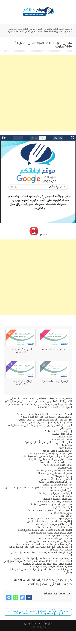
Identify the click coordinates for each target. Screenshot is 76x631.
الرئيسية (68, 29)
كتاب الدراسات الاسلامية (55, 349)
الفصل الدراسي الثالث (32, 29)
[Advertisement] (38, 93)
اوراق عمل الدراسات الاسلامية (21, 382)
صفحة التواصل (32, 623)
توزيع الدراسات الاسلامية (55, 381)
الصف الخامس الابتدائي (54, 29)
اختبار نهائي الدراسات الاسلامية (21, 351)
